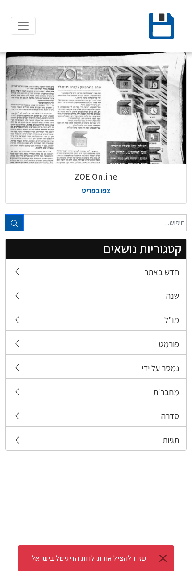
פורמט (169, 344)
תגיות (171, 440)
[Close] (163, 558)
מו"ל (171, 320)
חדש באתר (161, 272)
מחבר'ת (166, 392)
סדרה (170, 416)
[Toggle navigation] (23, 26)
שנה (172, 296)
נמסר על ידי (160, 368)
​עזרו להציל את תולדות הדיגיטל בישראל (89, 558)
